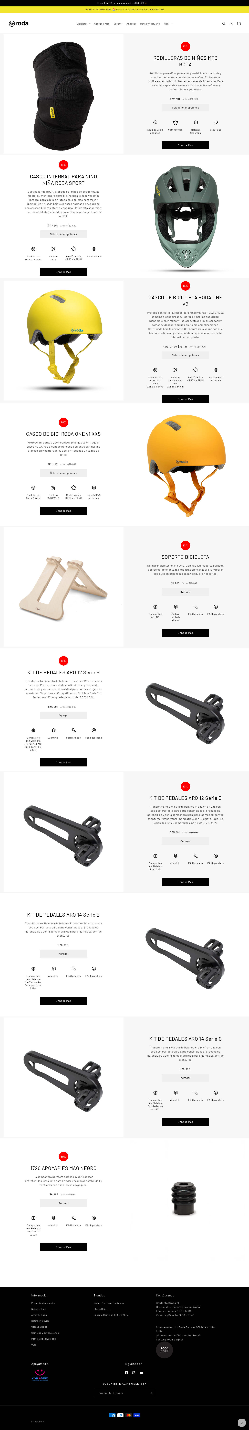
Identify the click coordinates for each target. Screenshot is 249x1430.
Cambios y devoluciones (45, 1332)
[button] (83, 23)
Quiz (33, 1344)
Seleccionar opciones (185, 107)
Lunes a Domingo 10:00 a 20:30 (111, 1314)
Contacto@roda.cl (167, 1302)
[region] (124, 3)
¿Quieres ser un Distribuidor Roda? (178, 1335)
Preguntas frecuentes (43, 1303)
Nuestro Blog (38, 1308)
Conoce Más (185, 145)
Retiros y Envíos (40, 1320)
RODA (42, 1422)
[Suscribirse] (151, 1393)
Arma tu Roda (39, 1314)
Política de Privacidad (43, 1338)
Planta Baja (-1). (102, 1308)
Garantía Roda (39, 1326)
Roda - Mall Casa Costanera (109, 1303)
